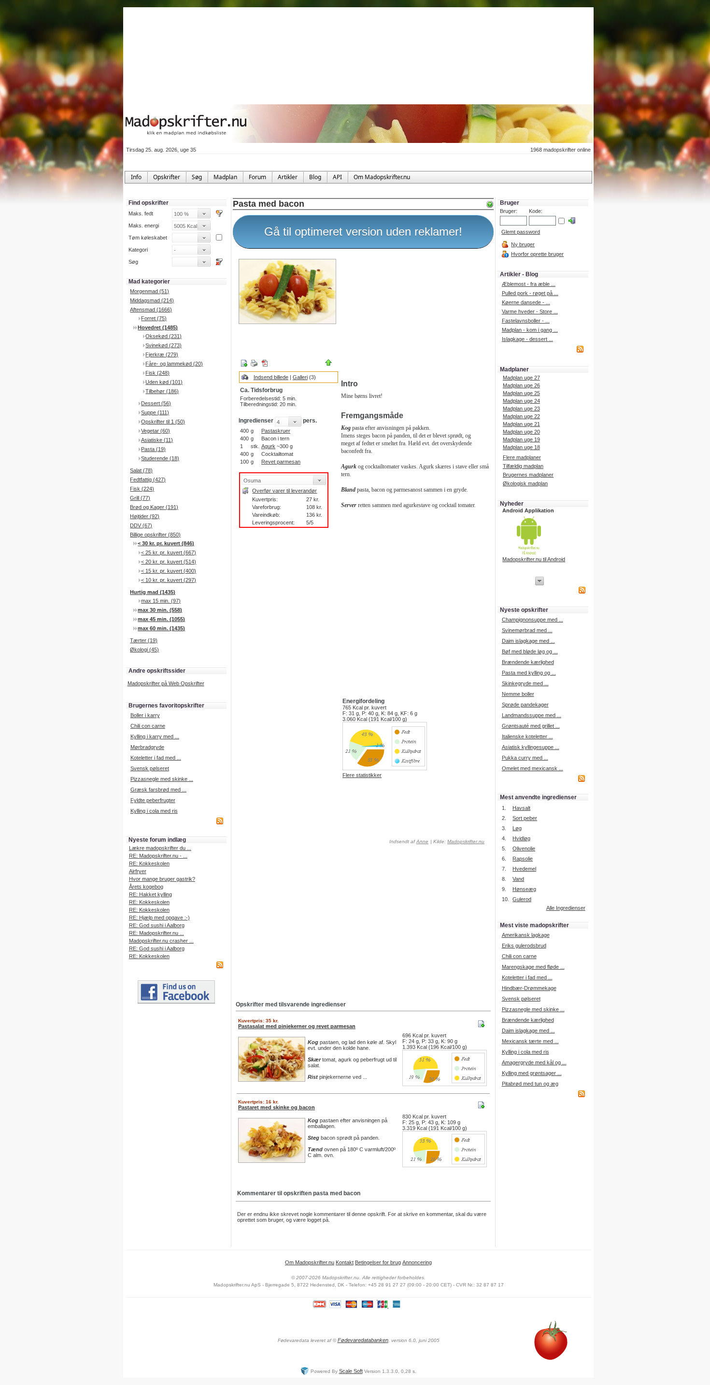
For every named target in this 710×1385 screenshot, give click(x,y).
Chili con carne (147, 726)
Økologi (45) (144, 649)
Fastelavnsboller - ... (526, 321)
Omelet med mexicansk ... (532, 768)
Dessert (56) (156, 403)
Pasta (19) (153, 449)
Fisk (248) (157, 373)
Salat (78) (141, 470)
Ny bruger (523, 244)
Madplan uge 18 (521, 447)
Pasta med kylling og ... (529, 673)
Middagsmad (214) (152, 300)
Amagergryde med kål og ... (534, 1062)
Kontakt (345, 1262)
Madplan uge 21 (521, 424)
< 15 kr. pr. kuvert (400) (168, 571)
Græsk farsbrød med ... (158, 789)
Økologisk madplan (525, 483)
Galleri (300, 377)
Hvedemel (524, 869)
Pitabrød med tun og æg (530, 1084)
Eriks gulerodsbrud (524, 945)
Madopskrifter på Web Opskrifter (166, 683)
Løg (517, 828)
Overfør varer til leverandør (284, 491)
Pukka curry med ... (525, 758)
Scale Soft (351, 1371)
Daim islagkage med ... (528, 641)
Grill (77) (140, 498)
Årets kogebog (146, 887)
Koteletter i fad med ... (155, 758)
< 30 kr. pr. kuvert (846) (166, 543)
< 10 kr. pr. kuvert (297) (168, 580)
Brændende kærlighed (528, 662)
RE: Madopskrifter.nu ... (156, 933)
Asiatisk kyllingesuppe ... (530, 747)
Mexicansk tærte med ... (530, 1041)
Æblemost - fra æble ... (528, 284)
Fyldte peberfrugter (152, 800)
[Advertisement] (415, 315)
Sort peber (524, 818)
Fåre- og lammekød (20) (174, 364)
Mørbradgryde (147, 747)
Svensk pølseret (149, 768)
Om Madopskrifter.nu (309, 1262)
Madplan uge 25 (521, 393)
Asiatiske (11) (157, 440)
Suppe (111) (155, 412)
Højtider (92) (144, 516)
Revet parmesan (280, 462)
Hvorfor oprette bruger (537, 254)
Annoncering (417, 1262)
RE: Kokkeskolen (149, 863)
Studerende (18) (160, 458)
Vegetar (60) (155, 431)
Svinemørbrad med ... (527, 630)
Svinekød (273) (163, 345)
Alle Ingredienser (565, 908)
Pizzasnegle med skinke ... (161, 779)
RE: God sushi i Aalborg (157, 925)
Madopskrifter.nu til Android (533, 559)
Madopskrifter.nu (465, 841)
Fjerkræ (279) (161, 354)
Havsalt (521, 808)
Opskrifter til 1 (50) (163, 421)
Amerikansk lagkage (526, 935)
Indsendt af (408, 841)
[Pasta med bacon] (287, 291)
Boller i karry (145, 715)
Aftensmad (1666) (151, 309)
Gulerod (521, 899)
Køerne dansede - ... (526, 302)
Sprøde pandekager (525, 704)
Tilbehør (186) (162, 391)
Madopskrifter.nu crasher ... (161, 941)
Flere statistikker (362, 775)
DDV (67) (141, 525)
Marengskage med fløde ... (533, 967)
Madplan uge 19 (521, 439)
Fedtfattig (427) (148, 479)
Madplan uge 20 (521, 432)
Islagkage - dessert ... (527, 339)
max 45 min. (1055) (161, 619)
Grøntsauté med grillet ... (531, 726)
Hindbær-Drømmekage (529, 988)
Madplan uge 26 (521, 385)
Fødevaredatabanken (363, 1340)
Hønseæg (524, 889)
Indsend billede (271, 377)
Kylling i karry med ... (154, 736)
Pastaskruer (275, 431)
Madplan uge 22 (521, 416)
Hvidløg (521, 838)
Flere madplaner (522, 457)
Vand (518, 879)
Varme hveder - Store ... (530, 311)
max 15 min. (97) (161, 601)
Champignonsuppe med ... (532, 619)
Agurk (268, 446)
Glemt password (520, 232)
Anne (422, 841)
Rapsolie (522, 859)
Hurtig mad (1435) (152, 592)
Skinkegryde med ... (525, 683)
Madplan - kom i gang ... (530, 330)
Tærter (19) (143, 640)
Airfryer (137, 871)
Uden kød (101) (164, 382)
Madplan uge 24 (521, 401)
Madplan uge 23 (521, 408)
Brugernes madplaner (528, 475)
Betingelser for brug (378, 1262)
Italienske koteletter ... (527, 736)
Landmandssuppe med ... (531, 715)
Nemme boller (518, 694)
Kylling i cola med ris (154, 811)
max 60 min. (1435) (161, 628)
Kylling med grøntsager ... (532, 1073)
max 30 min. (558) (160, 610)
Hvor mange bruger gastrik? (162, 879)
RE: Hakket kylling (150, 894)
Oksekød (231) (163, 336)
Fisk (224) (142, 489)
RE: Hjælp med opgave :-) (159, 917)
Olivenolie (523, 848)
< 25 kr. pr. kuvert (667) (168, 552)
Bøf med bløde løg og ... (530, 651)
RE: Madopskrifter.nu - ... (158, 856)
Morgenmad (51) (149, 291)
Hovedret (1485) (158, 327)
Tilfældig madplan (523, 466)
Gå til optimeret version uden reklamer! (363, 231)
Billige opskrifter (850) (155, 534)
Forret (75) (154, 318)
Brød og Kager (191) (154, 507)
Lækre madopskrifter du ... (160, 848)
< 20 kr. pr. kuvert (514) (168, 562)
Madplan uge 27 (521, 378)
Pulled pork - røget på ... (530, 293)
